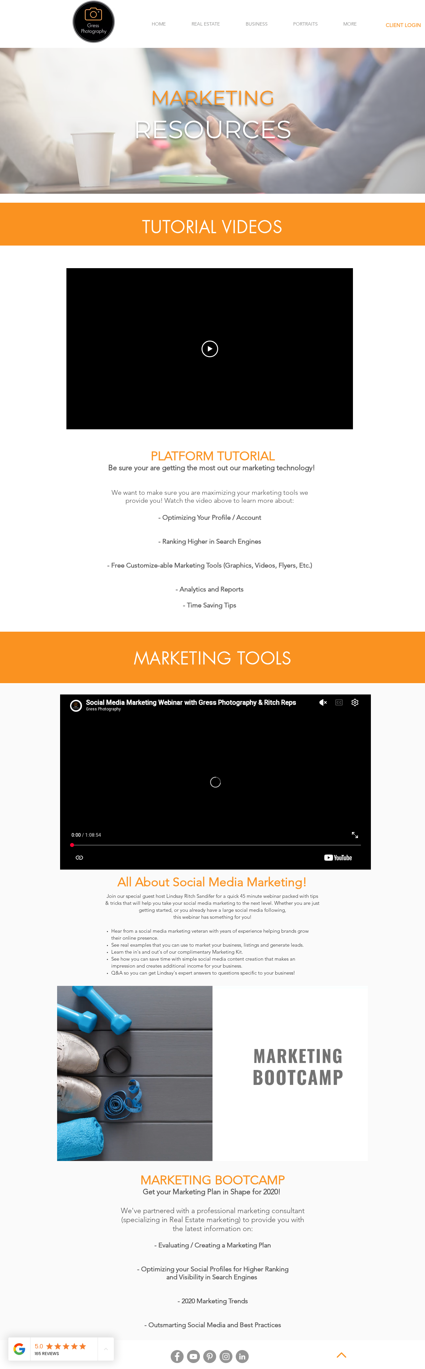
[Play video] (210, 349)
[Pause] (65, 1152)
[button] (206, 24)
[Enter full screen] (359, 1152)
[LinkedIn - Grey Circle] (242, 1356)
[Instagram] (225, 1356)
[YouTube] (193, 1356)
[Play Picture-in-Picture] (347, 1152)
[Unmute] (77, 1152)
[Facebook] (177, 1356)
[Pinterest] (209, 1356)
